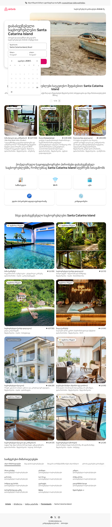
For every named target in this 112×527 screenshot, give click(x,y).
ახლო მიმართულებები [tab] (12, 464)
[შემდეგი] (59, 101)
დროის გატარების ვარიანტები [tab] (93, 464)
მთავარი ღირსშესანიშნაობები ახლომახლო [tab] (63, 464)
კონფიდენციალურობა (51, 523)
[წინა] (51, 101)
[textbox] (18, 54)
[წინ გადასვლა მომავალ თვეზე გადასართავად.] (37, 61)
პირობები (64, 523)
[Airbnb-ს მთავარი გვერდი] (10, 9)
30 (37, 88)
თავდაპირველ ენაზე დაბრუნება (73, 3)
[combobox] (27, 47)
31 (11, 92)
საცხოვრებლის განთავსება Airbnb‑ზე (89, 9)
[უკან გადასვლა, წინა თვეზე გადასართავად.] (11, 61)
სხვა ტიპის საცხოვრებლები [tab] (34, 464)
